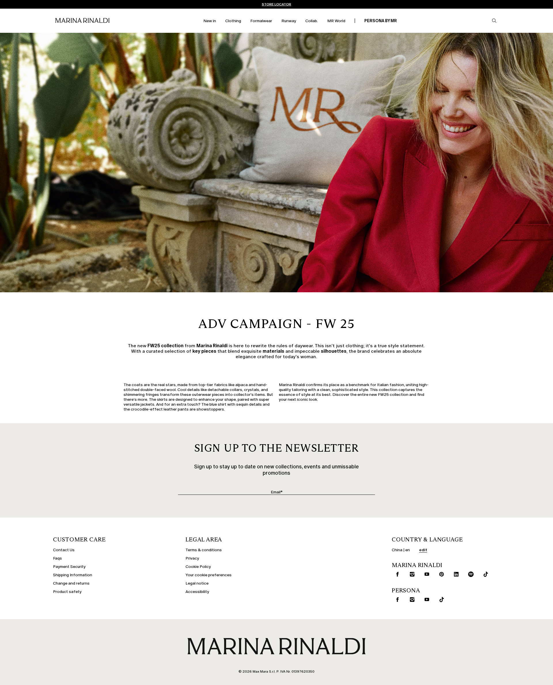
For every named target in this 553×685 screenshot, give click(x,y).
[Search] (494, 20)
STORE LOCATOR (276, 4)
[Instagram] (411, 574)
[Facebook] (396, 574)
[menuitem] (209, 20)
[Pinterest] (440, 574)
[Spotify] (469, 574)
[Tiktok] (484, 574)
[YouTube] (425, 574)
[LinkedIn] (455, 574)
